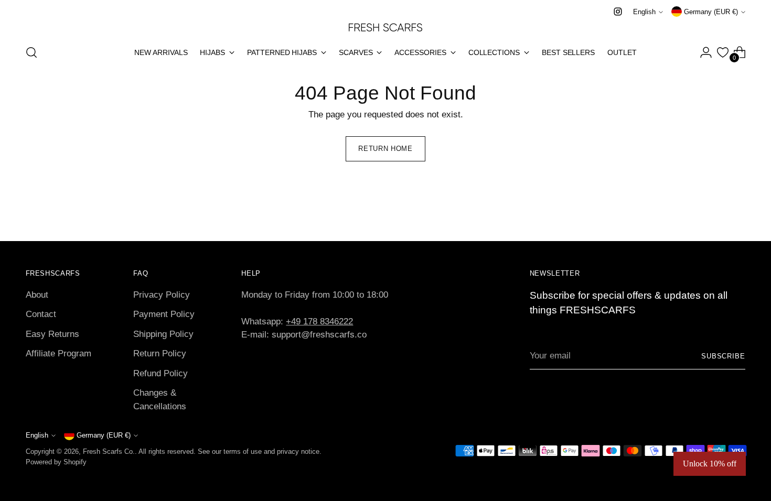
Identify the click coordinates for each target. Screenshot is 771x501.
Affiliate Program (58, 353)
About (37, 295)
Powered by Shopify (56, 462)
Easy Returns (52, 334)
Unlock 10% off (709, 463)
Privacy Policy (161, 295)
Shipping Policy (163, 334)
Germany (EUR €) (711, 12)
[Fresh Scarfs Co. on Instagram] (618, 11)
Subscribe (723, 356)
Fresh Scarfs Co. (109, 451)
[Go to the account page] (705, 52)
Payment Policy (164, 314)
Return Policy (159, 353)
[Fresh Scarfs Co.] (385, 27)
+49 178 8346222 (319, 321)
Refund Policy (160, 373)
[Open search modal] (31, 52)
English (644, 12)
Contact (41, 314)
